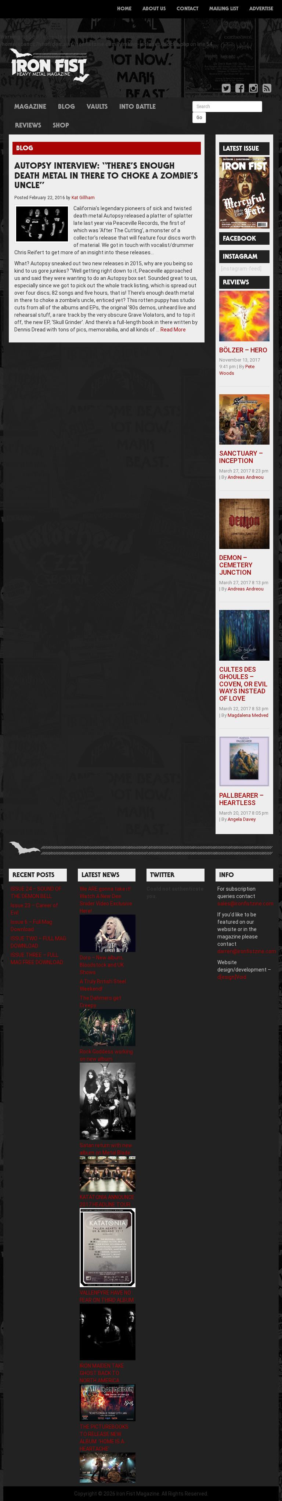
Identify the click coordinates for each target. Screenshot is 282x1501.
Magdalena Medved (248, 715)
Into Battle (137, 107)
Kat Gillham (83, 197)
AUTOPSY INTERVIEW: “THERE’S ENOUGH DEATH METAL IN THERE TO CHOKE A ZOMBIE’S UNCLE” (106, 176)
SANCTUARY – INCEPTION (241, 456)
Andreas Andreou (246, 477)
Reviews (28, 126)
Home (124, 9)
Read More (173, 330)
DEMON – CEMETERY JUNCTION (236, 565)
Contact (187, 9)
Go (199, 117)
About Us (154, 9)
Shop (61, 126)
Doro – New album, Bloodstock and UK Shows (102, 965)
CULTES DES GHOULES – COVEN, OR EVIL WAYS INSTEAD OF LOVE (243, 683)
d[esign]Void (231, 977)
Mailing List (223, 9)
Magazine (30, 107)
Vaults (97, 107)
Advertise (261, 9)
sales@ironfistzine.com (245, 903)
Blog (66, 107)
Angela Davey (242, 819)
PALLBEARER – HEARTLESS (241, 799)
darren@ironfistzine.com (246, 951)
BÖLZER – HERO (243, 350)
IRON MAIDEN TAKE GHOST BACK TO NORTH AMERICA (102, 1373)
